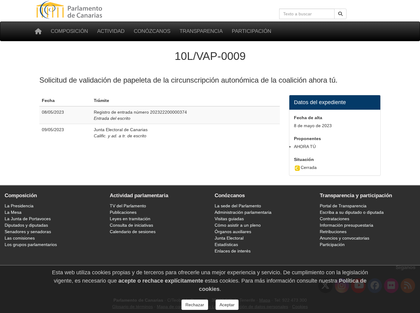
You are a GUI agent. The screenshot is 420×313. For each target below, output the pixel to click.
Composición (69, 31)
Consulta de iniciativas (131, 225)
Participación (251, 31)
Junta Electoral (229, 238)
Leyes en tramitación (130, 218)
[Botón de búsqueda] (340, 14)
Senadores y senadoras (28, 231)
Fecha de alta (308, 117)
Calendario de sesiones (133, 231)
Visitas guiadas (229, 218)
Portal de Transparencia (343, 205)
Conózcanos (152, 31)
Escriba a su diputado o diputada (352, 212)
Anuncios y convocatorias (344, 238)
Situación (304, 159)
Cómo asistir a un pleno (238, 225)
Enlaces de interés (233, 250)
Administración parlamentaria (243, 212)
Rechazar (194, 304)
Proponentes (307, 138)
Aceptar (227, 304)
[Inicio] (38, 31)
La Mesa (13, 212)
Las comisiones (20, 238)
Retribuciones (333, 231)
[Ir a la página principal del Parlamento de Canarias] (70, 9)
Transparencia (201, 31)
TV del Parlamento (128, 205)
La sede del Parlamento (238, 205)
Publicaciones (123, 212)
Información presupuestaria (346, 225)
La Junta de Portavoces (28, 218)
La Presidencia (19, 205)
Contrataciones (334, 218)
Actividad (111, 31)
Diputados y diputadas (26, 225)
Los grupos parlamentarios (31, 244)
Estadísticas (226, 244)
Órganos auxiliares (233, 231)
